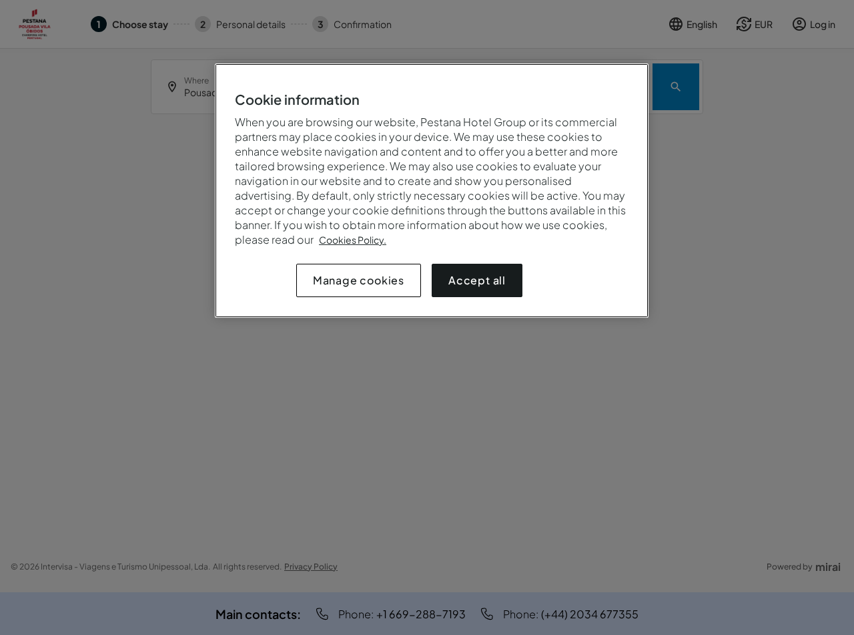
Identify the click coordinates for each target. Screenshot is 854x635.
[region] (432, 190)
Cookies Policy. (352, 240)
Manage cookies (358, 280)
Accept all (477, 280)
